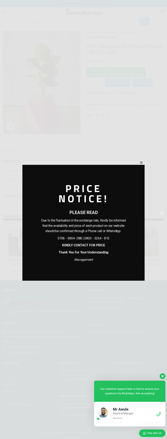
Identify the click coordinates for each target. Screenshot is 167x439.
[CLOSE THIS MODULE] (141, 162)
